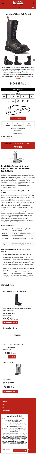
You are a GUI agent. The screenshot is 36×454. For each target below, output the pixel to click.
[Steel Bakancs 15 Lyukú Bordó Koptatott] (18, 35)
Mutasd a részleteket (6, 449)
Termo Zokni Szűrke (8, 362)
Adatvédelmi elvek (23, 446)
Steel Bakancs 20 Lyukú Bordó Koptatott (14, 291)
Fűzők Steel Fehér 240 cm (10, 328)
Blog (3, 404)
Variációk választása (11, 322)
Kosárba (21, 118)
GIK (3, 407)
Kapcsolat (5, 401)
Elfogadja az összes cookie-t (20, 451)
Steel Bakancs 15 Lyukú (8, 139)
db (6, 357)
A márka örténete (6, 410)
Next (34, 60)
